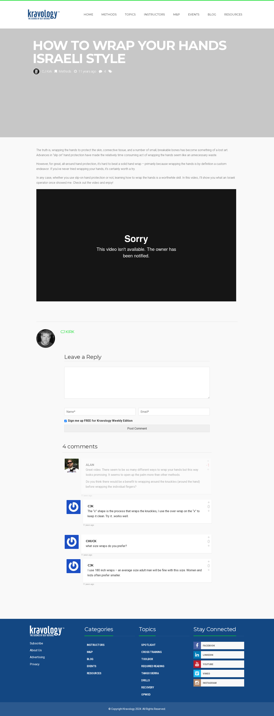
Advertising (37, 657)
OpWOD (146, 694)
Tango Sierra (150, 673)
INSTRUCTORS (96, 644)
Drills (145, 680)
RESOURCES (94, 673)
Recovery (147, 687)
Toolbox (147, 659)
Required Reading (152, 666)
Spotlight (148, 644)
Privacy (35, 664)
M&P (90, 652)
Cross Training (151, 652)
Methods (65, 71)
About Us (36, 650)
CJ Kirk (47, 71)
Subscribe (36, 643)
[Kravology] (44, 15)
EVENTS (91, 666)
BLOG (90, 659)
